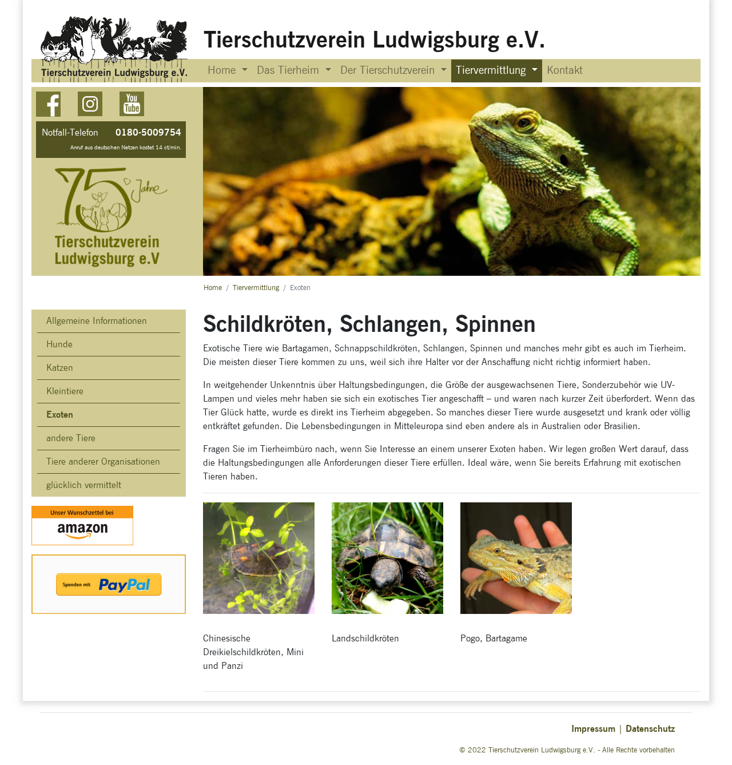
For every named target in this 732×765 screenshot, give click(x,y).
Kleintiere (64, 391)
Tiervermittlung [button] (492, 70)
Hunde (59, 344)
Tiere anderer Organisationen (103, 461)
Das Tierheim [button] (290, 70)
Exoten (59, 414)
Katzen (59, 367)
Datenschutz (650, 728)
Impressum (593, 728)
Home (213, 288)
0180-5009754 (148, 132)
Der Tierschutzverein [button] (389, 70)
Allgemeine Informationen (96, 321)
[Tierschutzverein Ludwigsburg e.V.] (115, 49)
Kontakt (565, 70)
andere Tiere (71, 438)
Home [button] (223, 70)
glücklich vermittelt (83, 485)
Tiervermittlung (256, 288)
